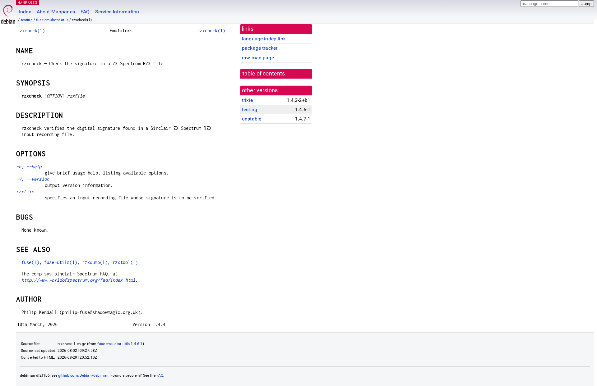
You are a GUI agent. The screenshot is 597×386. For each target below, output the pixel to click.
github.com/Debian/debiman (83, 375)
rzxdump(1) (95, 262)
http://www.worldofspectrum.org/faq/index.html (78, 280)
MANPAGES (28, 2)
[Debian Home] (8, 12)
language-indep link (264, 39)
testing (27, 20)
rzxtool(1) (125, 262)
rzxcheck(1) (31, 30)
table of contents (264, 73)
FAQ (85, 12)
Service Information (117, 12)
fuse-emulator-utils (52, 20)
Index (25, 12)
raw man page (258, 58)
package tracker (259, 48)
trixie (247, 100)
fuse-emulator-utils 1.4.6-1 (119, 344)
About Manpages (56, 12)
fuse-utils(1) (60, 262)
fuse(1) (30, 262)
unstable (251, 119)
